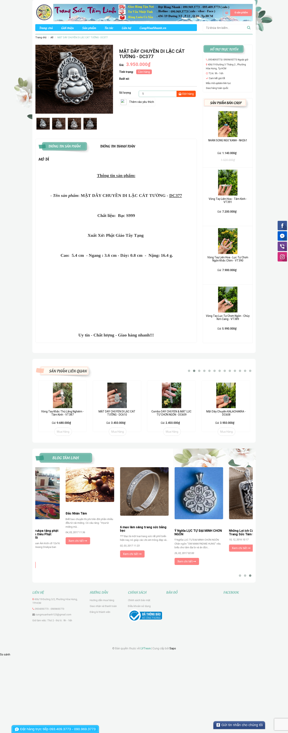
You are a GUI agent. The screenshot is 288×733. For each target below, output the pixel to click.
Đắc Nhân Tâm (49, 513)
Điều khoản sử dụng (139, 606)
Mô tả (43, 158)
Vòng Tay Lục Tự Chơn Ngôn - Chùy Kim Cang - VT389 (228, 317)
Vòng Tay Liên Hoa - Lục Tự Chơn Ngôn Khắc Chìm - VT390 (227, 259)
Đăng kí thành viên (100, 612)
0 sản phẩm (241, 12)
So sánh (5, 654)
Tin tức (108, 28)
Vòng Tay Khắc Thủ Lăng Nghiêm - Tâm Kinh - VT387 (62, 413)
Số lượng (125, 92)
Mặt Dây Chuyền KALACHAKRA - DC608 (226, 413)
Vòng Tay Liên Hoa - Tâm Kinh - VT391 (228, 200)
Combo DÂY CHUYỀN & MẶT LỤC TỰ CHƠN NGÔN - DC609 (171, 413)
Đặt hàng (188, 93)
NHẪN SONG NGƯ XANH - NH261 (227, 140)
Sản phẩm (89, 28)
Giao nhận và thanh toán (103, 606)
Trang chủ (46, 28)
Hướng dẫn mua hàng (102, 600)
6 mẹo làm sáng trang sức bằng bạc (116, 529)
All (52, 37)
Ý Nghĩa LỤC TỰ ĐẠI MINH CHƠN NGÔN (171, 532)
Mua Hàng (63, 431)
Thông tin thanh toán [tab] (117, 145)
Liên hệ (126, 28)
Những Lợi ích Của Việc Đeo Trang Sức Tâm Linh (222, 532)
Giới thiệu (67, 28)
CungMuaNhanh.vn (152, 28)
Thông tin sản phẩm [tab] (64, 145)
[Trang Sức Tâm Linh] (144, 12)
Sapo (172, 648)
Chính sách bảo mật (139, 600)
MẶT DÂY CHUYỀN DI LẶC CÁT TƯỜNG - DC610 (117, 413)
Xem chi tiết (49, 540)
